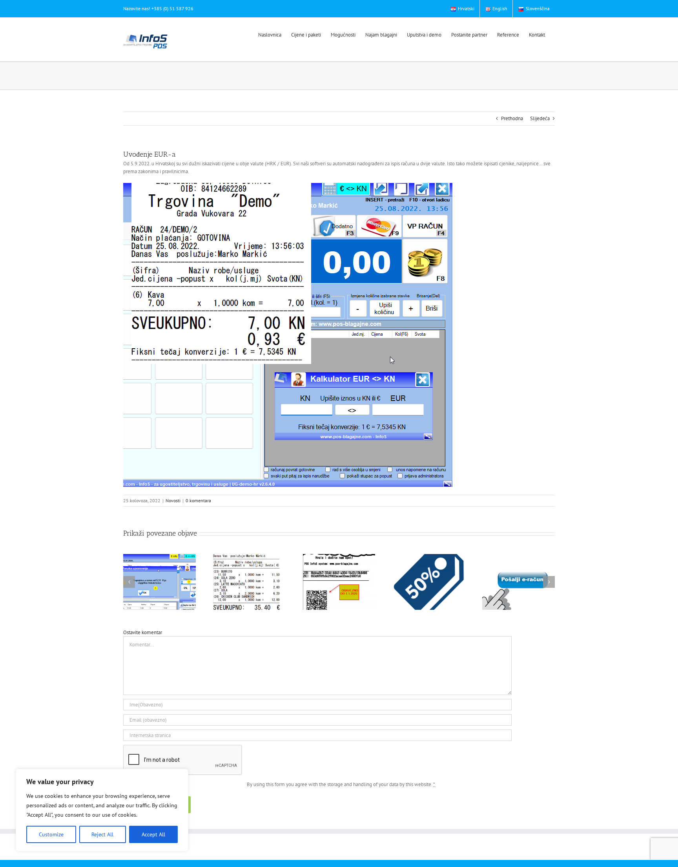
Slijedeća (540, 118)
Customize (51, 834)
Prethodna (512, 118)
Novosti (173, 500)
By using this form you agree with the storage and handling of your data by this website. (341, 784)
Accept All (153, 834)
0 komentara (198, 500)
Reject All (102, 834)
